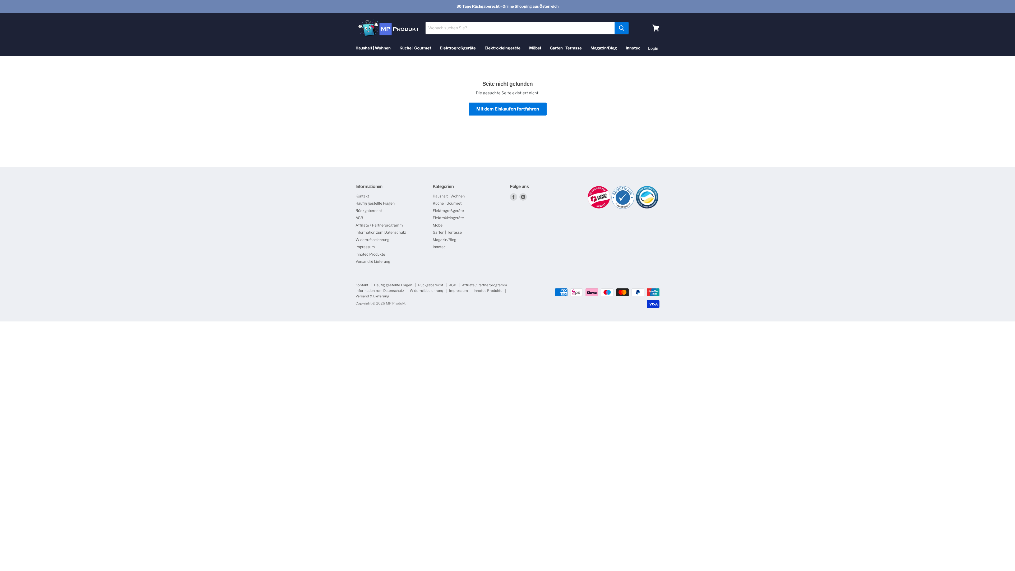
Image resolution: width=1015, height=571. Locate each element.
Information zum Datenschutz (381, 232)
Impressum (365, 247)
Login (653, 48)
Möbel (535, 48)
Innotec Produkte (370, 254)
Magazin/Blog (603, 48)
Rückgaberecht (369, 210)
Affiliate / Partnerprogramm (379, 225)
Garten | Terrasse (566, 48)
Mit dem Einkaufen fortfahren (507, 109)
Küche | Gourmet (415, 48)
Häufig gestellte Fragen (375, 203)
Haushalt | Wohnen (373, 48)
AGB (359, 217)
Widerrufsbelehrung (372, 239)
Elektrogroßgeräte (458, 48)
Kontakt (362, 196)
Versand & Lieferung (373, 261)
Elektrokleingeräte (502, 48)
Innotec (633, 48)
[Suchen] (622, 28)
